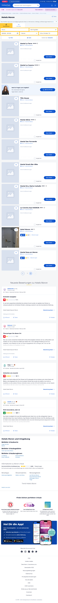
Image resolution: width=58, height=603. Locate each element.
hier (53, 21)
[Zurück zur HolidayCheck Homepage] (6, 5)
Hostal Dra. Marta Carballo (30, 186)
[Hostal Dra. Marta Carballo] (10, 194)
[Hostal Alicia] (10, 128)
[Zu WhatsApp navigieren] (36, 551)
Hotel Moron (25, 229)
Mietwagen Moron (34, 478)
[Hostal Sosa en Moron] (10, 260)
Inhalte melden (29, 561)
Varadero (17, 457)
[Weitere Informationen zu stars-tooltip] (37, 43)
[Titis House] (10, 106)
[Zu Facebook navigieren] (22, 551)
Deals (4, 1)
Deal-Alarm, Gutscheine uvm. (29, 564)
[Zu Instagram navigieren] (25, 551)
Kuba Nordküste (19, 455)
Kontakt (42, 1)
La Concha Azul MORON (29, 208)
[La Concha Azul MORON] (10, 216)
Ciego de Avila (5, 444)
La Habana (4, 455)
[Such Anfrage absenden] (38, 5)
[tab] (6, 25)
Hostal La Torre (26, 43)
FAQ (29, 558)
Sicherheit (29, 592)
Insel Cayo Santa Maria (7, 450)
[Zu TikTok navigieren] (29, 551)
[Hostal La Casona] (10, 73)
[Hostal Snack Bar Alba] (10, 172)
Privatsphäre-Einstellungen (29, 576)
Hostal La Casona (27, 65)
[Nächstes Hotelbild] (17, 237)
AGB (29, 583)
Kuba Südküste (5, 457)
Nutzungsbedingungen (29, 570)
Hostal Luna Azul (6, 487)
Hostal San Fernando (28, 141)
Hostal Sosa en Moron (29, 252)
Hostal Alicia (25, 120)
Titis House (24, 98)
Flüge (31, 479)
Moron (3, 446)
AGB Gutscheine (29, 586)
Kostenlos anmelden (50, 9)
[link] (51, 5)
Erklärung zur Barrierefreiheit (29, 589)
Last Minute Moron (34, 475)
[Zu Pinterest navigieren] (32, 551)
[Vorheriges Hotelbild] (3, 237)
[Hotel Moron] (10, 237)
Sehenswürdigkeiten (7, 475)
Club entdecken (39, 9)
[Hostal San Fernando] (10, 149)
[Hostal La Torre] (10, 51)
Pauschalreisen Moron (35, 476)
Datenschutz (29, 573)
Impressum (29, 595)
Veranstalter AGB (29, 567)
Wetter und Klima (20, 475)
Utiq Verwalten (29, 579)
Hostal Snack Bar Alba (29, 164)
